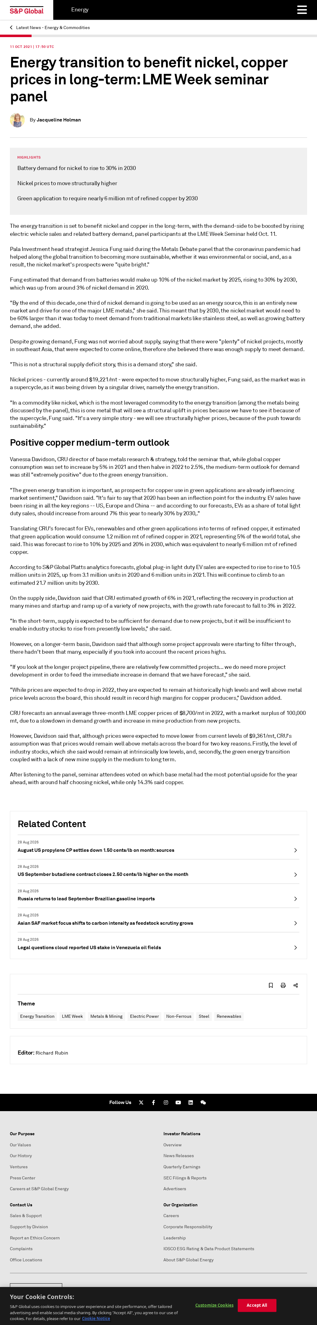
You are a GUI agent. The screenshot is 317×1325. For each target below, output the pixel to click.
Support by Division (29, 1226)
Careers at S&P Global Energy (39, 1188)
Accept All (257, 1305)
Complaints (21, 1248)
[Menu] (302, 10)
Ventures (19, 1167)
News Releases (178, 1155)
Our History (21, 1155)
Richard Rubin (52, 1053)
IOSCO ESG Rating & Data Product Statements (208, 1248)
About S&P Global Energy (188, 1260)
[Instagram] (166, 1102)
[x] (141, 1102)
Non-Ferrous (178, 1016)
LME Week (72, 1016)
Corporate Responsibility (187, 1226)
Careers (171, 1215)
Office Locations (26, 1260)
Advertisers (174, 1188)
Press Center (22, 1178)
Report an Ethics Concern (35, 1238)
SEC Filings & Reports (184, 1178)
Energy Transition (37, 1016)
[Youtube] (178, 1102)
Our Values (20, 1145)
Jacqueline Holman (59, 120)
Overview (172, 1145)
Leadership (174, 1238)
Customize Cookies (214, 1305)
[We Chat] (203, 1102)
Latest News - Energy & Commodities (52, 27)
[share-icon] (295, 985)
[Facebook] (153, 1102)
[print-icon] (283, 985)
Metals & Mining (106, 1016)
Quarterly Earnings (181, 1167)
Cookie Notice (96, 1318)
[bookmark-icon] (271, 985)
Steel (204, 1016)
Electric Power (144, 1016)
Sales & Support (26, 1215)
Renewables (229, 1016)
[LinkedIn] (191, 1102)
